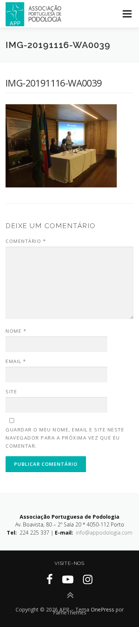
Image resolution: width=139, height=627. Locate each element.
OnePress (102, 609)
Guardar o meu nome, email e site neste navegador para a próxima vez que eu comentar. (65, 437)
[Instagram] (88, 579)
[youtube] (67, 579)
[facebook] (49, 579)
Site (11, 391)
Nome (16, 331)
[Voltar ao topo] (69, 595)
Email (16, 361)
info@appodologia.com (104, 532)
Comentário (26, 241)
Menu (126, 14)
